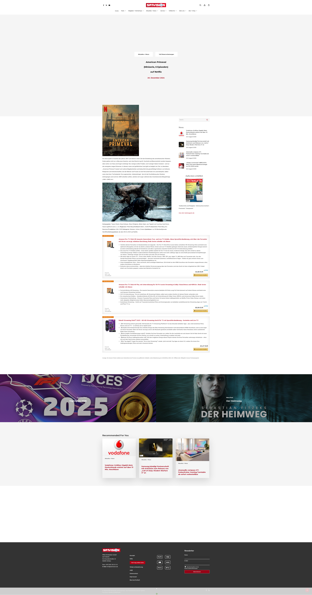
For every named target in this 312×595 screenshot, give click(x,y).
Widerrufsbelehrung (136, 567)
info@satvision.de (112, 566)
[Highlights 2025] (78, 398)
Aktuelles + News (109, 458)
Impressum (133, 577)
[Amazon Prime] (205, 271)
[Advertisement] (156, 39)
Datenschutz (134, 573)
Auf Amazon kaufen (201, 275)
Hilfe (131, 559)
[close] (156, 588)
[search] (200, 5)
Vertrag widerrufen (137, 562)
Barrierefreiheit (135, 580)
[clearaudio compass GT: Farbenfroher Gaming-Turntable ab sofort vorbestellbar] (192, 458)
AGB (131, 570)
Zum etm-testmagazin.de (186, 213)
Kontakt (132, 555)
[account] (205, 5)
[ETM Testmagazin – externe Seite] (194, 203)
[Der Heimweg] (234, 398)
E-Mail (186, 561)
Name (186, 555)
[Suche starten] (207, 120)
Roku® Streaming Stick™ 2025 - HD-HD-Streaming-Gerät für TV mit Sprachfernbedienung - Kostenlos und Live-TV (158, 320)
